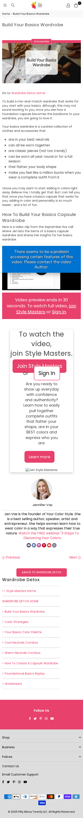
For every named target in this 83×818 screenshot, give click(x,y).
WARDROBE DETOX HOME (20, 601)
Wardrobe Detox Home (28, 93)
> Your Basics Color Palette (22, 632)
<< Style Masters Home (19, 591)
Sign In (59, 312)
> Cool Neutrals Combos (20, 642)
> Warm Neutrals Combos (21, 653)
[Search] (13, 5)
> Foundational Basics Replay (23, 673)
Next (73, 557)
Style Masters (48, 353)
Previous (12, 557)
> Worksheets (12, 684)
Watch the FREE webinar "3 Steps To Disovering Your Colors (49, 535)
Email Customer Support (20, 774)
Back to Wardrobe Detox (42, 572)
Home (6, 14)
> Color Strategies (15, 622)
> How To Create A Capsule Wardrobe (30, 663)
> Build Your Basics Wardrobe (23, 611)
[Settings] (68, 5)
